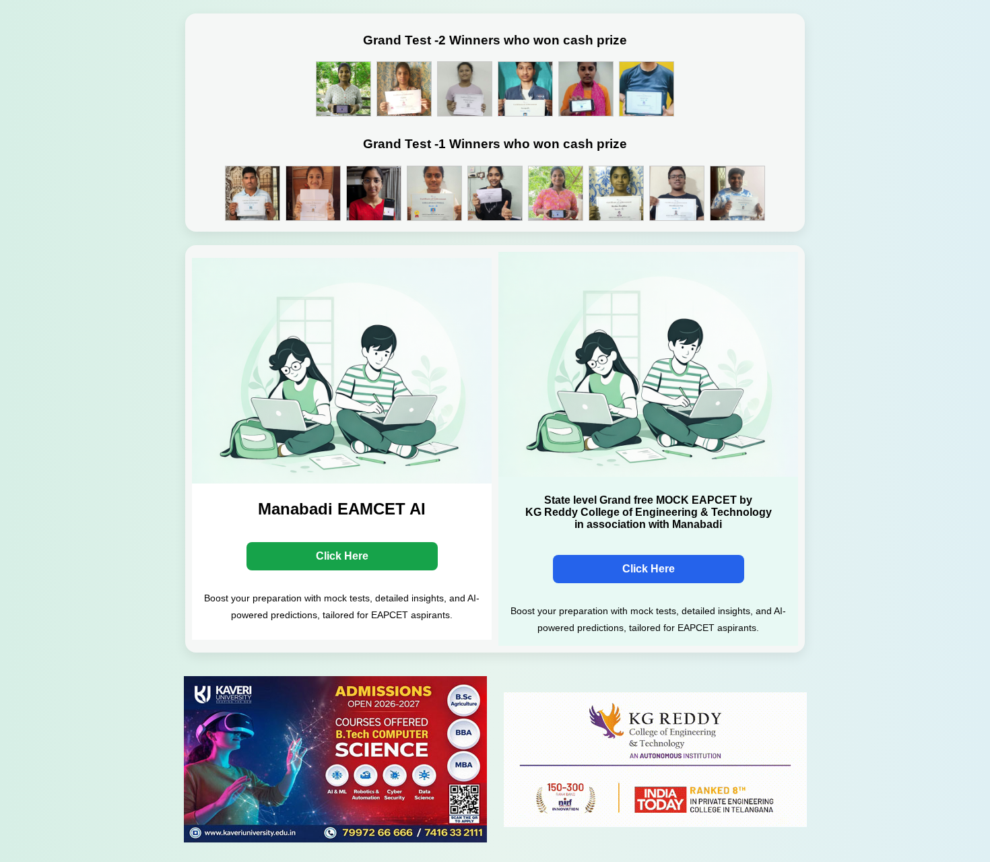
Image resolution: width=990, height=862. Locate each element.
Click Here (342, 556)
